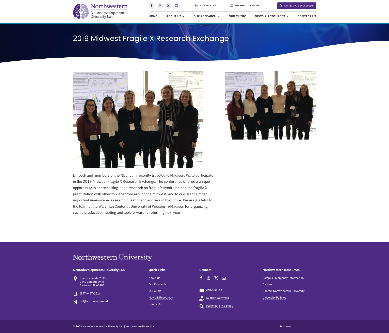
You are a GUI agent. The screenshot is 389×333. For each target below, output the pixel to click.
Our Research (157, 284)
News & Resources (161, 297)
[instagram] (160, 5)
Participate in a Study (219, 305)
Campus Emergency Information (283, 278)
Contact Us (155, 304)
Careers (268, 284)
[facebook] (152, 5)
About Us (154, 278)
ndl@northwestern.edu (94, 301)
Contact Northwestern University (284, 291)
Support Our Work (217, 298)
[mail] (176, 5)
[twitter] (168, 5)
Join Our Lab (214, 290)
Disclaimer (286, 326)
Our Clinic (155, 291)
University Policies (274, 297)
